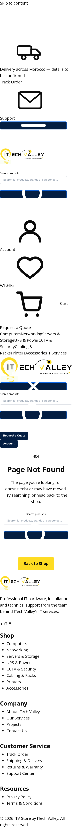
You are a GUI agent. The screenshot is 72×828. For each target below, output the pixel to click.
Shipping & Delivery (24, 760)
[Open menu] (33, 125)
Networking (31, 334)
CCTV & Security (21, 669)
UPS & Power (26, 340)
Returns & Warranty (24, 767)
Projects (13, 724)
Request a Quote (15, 327)
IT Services (57, 353)
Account (8, 443)
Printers (18, 353)
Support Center (20, 773)
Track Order (11, 82)
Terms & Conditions (24, 803)
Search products (9, 173)
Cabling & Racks (21, 675)
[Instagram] (10, 623)
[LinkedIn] (5, 623)
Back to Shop (36, 563)
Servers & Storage (22, 656)
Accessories (36, 353)
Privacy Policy (18, 797)
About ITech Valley (23, 711)
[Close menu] (33, 386)
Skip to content (14, 3)
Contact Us (16, 730)
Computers (10, 334)
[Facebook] (1, 623)
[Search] (33, 194)
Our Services (18, 718)
